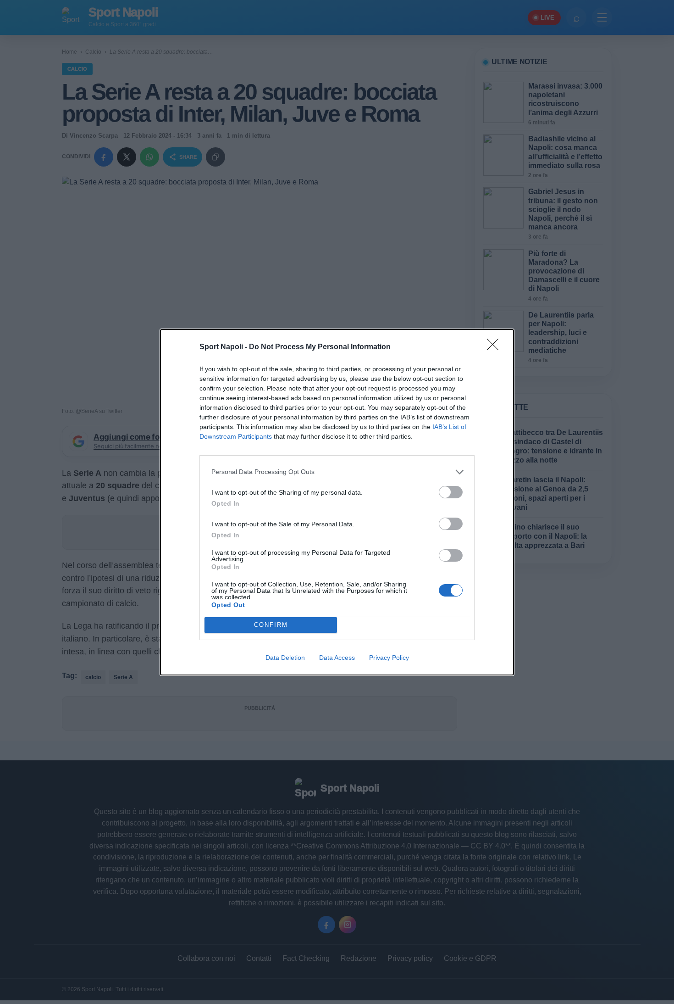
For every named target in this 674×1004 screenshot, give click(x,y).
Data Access (337, 657)
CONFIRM (271, 624)
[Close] (495, 347)
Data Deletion (285, 657)
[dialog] (337, 502)
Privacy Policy (389, 657)
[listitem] (337, 472)
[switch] (451, 492)
